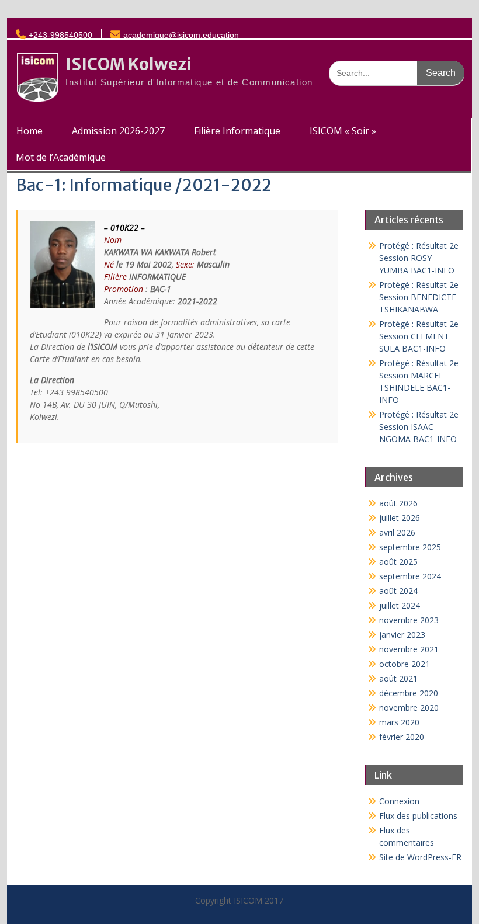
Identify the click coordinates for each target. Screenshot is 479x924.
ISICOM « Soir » (343, 130)
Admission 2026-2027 (118, 130)
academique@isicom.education (181, 35)
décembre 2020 (408, 693)
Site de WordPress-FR (420, 857)
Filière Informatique (237, 130)
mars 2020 (399, 722)
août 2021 (398, 678)
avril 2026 (397, 532)
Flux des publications (418, 815)
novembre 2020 (409, 707)
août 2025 (398, 561)
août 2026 (398, 503)
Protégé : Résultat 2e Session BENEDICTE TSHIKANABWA (419, 297)
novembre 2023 (409, 620)
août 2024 (398, 590)
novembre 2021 (409, 649)
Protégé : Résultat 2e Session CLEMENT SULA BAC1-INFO (419, 336)
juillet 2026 (399, 517)
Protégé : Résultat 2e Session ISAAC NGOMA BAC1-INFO (419, 426)
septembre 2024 (410, 576)
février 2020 (401, 736)
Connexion (399, 801)
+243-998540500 (60, 35)
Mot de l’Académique (61, 157)
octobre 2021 (404, 663)
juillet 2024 (399, 605)
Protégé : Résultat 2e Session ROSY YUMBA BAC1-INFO (419, 258)
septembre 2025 (410, 547)
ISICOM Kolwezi (128, 64)
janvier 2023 (402, 634)
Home (29, 130)
